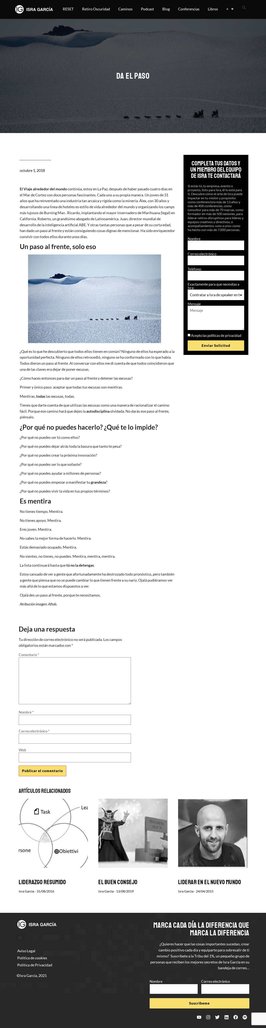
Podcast (147, 9)
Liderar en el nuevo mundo (209, 882)
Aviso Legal (26, 951)
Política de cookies (32, 958)
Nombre (194, 239)
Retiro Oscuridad (96, 9)
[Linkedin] (226, 1017)
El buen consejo (118, 882)
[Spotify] (244, 1017)
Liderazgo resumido (42, 882)
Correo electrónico (202, 254)
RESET (68, 9)
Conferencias (189, 9)
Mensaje (194, 304)
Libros (213, 9)
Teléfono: (195, 269)
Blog (166, 9)
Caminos (125, 9)
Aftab (52, 604)
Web (22, 750)
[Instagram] (208, 1017)
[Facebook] (235, 1017)
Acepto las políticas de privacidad (216, 335)
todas (40, 396)
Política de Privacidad (34, 965)
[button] (244, 7)
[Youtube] (199, 1017)
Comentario (29, 654)
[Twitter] (217, 1017)
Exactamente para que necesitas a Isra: (213, 286)
